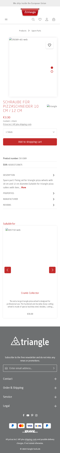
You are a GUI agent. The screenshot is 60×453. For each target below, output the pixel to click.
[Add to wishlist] (49, 45)
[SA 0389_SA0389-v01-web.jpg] (33, 67)
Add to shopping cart (30, 141)
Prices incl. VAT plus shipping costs (17, 124)
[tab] (29, 181)
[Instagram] (36, 416)
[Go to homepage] (30, 11)
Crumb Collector (30, 292)
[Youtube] (28, 416)
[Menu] (6, 19)
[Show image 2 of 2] (52, 71)
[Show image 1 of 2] (52, 67)
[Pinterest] (32, 416)
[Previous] (7, 270)
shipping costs (31, 439)
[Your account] (47, 19)
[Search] (33, 19)
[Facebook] (23, 416)
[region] (30, 67)
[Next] (52, 270)
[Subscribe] (54, 368)
